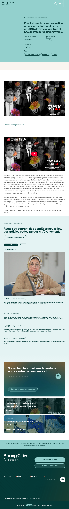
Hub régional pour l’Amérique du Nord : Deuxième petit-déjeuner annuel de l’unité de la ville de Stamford (34, 342)
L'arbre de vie (45, 54)
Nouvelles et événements (33, 17)
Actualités (44, 17)
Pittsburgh (54, 54)
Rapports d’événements (19, 298)
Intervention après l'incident (32, 54)
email (43, 445)
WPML (50, 443)
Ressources (23, 245)
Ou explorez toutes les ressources (23, 389)
